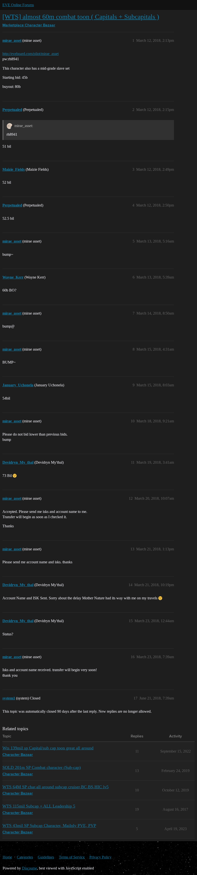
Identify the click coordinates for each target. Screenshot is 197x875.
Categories (25, 857)
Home (7, 857)
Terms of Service (72, 857)
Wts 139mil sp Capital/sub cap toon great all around (47, 748)
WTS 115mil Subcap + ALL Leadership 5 (38, 806)
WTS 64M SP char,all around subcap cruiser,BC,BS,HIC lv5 (55, 786)
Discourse (29, 868)
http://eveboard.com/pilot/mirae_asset (30, 54)
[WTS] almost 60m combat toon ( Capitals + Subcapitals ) (80, 16)
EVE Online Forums (18, 5)
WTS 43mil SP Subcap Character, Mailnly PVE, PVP (49, 825)
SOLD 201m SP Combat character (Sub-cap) (41, 767)
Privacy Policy (100, 857)
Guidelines (46, 857)
